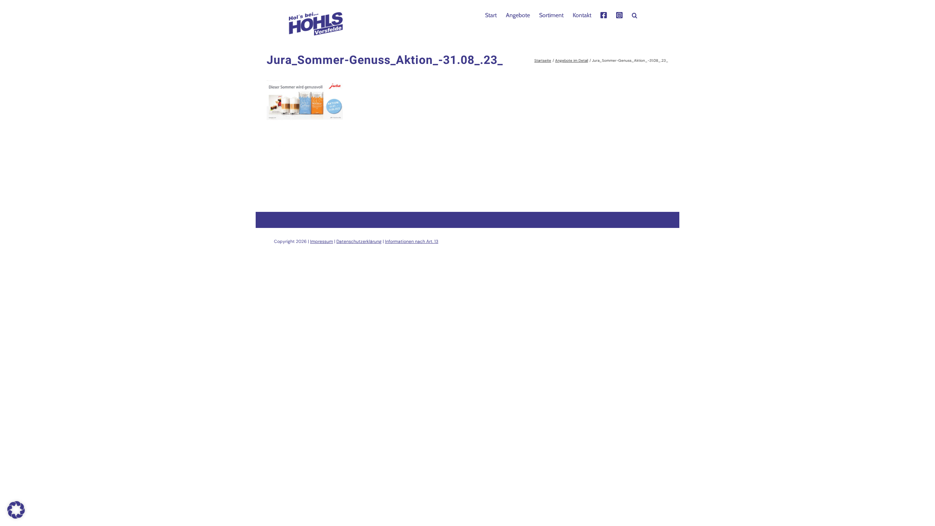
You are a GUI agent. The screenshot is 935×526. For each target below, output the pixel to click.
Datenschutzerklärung (359, 241)
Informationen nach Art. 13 (411, 241)
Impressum (321, 241)
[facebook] (603, 14)
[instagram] (619, 14)
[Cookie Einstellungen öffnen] (16, 517)
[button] (634, 14)
